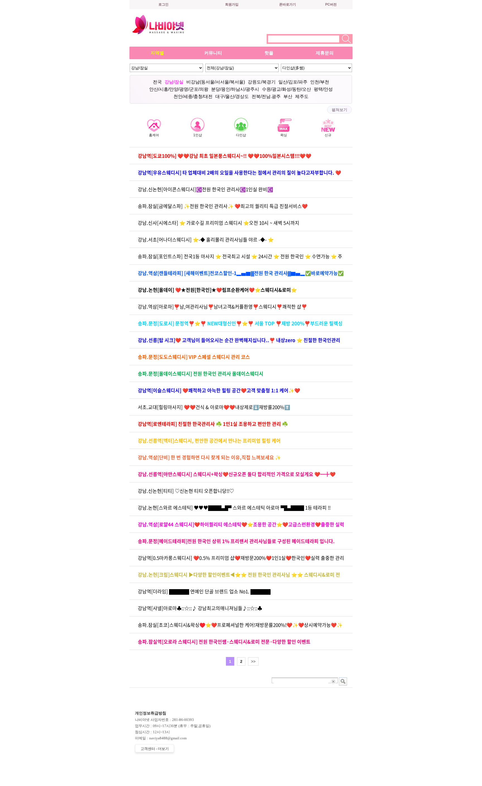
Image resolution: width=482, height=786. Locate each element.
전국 (157, 82)
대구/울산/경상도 (232, 96)
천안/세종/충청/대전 (193, 96)
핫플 (268, 53)
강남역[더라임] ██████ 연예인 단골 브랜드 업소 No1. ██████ (204, 591)
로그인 (163, 4)
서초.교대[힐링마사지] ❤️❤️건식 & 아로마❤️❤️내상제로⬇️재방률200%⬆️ (214, 406)
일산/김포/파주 (292, 82)
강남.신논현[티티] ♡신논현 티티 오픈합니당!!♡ (186, 490)
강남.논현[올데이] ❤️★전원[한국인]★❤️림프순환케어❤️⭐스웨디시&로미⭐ (217, 289)
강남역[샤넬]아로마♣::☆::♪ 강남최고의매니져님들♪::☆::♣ (200, 608)
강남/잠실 (174, 82)
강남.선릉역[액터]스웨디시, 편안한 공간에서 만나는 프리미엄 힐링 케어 (209, 440)
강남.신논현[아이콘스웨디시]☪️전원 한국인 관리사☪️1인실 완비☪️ (205, 189)
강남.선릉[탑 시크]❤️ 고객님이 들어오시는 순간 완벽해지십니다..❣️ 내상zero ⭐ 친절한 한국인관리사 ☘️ (239, 342)
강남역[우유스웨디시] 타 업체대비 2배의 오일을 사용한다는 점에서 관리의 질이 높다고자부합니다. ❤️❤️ (239, 175)
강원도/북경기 (262, 82)
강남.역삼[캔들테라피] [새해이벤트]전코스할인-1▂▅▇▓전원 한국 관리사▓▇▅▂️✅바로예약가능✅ (241, 272)
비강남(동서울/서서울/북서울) (215, 82)
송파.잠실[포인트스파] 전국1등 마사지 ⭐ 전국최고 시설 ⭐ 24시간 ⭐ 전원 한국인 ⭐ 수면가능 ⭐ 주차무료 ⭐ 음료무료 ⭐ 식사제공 (240, 259)
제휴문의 (325, 53)
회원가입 (231, 4)
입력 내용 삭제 (333, 681)
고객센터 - (155, 749)
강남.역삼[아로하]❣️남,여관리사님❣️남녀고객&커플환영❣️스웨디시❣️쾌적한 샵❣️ (222, 306)
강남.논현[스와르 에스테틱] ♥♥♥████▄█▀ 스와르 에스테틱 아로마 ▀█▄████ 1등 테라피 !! (234, 507)
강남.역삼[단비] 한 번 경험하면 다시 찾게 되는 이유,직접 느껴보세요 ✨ (209, 457)
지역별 (157, 53)
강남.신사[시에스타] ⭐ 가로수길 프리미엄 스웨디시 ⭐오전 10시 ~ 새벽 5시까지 (218, 222)
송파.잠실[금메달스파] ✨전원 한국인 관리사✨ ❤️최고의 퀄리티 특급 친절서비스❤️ (223, 205)
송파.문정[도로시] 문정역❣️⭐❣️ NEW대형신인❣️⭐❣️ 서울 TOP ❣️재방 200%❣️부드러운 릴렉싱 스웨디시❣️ (240, 326)
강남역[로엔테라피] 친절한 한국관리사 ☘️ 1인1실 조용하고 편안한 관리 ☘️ (213, 423)
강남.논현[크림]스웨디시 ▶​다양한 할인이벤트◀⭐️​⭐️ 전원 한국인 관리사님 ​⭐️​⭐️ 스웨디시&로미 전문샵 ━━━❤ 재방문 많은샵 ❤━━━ (239, 577)
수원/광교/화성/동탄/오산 (286, 89)
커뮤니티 (213, 53)
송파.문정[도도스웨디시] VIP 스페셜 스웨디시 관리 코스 (194, 356)
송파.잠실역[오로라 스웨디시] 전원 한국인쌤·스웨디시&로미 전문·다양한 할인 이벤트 (224, 641)
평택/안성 (323, 89)
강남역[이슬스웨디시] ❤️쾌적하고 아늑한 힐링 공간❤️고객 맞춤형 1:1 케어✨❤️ (219, 390)
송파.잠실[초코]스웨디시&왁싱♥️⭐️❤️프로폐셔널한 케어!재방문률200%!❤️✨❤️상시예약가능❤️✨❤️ (240, 627)
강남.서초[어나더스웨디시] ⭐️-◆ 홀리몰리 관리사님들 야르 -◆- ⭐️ (206, 239)
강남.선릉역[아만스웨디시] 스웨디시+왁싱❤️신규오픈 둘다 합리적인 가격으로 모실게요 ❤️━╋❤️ (237, 473)
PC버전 (331, 4)
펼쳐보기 (339, 109)
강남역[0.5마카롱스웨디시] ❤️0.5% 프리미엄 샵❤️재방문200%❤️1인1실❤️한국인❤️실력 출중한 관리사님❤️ (241, 560)
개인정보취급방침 (150, 713)
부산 (287, 96)
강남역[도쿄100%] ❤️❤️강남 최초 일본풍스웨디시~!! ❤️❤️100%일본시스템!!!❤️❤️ (224, 155)
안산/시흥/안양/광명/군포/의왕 (178, 89)
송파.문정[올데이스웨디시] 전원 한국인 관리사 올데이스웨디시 (200, 373)
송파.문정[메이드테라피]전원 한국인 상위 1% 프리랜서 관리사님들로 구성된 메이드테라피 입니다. (236, 540)
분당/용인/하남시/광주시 (235, 89)
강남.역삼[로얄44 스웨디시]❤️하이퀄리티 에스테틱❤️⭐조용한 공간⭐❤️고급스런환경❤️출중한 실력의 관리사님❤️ (241, 527)
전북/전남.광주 (266, 96)
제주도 (302, 96)
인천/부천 (319, 82)
